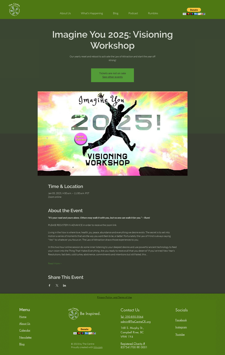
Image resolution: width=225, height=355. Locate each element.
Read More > (55, 263)
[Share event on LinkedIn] (64, 285)
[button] (65, 12)
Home (22, 316)
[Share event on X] (57, 285)
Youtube (180, 334)
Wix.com (98, 347)
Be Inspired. (90, 313)
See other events (112, 77)
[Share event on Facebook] (49, 285)
